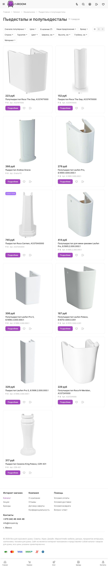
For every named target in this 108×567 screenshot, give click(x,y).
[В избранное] (24, 108)
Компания (34, 493)
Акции (6, 502)
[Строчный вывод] (99, 29)
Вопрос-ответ (60, 510)
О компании (34, 498)
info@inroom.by (10, 523)
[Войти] (90, 4)
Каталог (7, 498)
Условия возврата (62, 506)
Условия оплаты (61, 498)
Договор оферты (37, 506)
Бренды (7, 506)
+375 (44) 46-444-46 (13, 519)
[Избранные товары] (103, 4)
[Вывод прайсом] (103, 29)
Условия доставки (62, 502)
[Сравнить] (30, 108)
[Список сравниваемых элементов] (96, 4)
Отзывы (32, 502)
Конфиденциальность (39, 510)
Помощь (58, 493)
